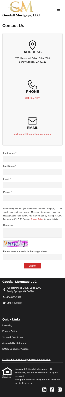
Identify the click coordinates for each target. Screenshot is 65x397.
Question (8, 225)
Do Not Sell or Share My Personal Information (26, 359)
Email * (6, 179)
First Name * (9, 153)
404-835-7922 (32, 98)
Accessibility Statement (14, 343)
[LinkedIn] (44, 389)
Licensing (7, 325)
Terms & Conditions (12, 337)
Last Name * (9, 166)
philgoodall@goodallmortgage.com (32, 134)
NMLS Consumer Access (15, 349)
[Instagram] (60, 389)
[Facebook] (52, 389)
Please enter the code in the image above (25, 251)
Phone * (7, 192)
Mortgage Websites (25, 379)
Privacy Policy (37, 219)
